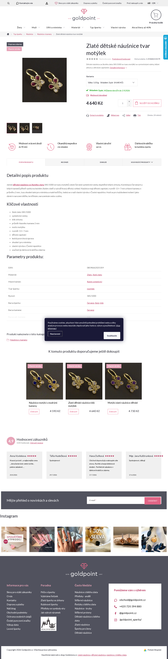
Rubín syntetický (94, 281)
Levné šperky (13, 628)
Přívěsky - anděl (83, 596)
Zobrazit (34, 411)
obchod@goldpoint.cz (132, 599)
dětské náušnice (98, 655)
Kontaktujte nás (26, 3)
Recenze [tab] (64, 162)
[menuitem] (21, 27)
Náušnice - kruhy (83, 608)
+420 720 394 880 (130, 606)
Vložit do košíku (149, 103)
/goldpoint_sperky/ (130, 619)
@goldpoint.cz (127, 612)
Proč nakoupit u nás (135, 3)
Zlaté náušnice (82, 624)
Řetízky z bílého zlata (85, 604)
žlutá (97, 303)
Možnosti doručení (98, 95)
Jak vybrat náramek (51, 612)
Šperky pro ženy (83, 628)
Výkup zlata (13, 624)
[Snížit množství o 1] (129, 105)
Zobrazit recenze (36, 443)
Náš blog (11, 608)
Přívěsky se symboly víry (53, 608)
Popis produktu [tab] (26, 162)
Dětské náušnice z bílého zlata (87, 618)
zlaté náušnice (84, 655)
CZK (153, 3)
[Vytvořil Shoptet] (145, 649)
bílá (101, 303)
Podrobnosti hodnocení (121, 59)
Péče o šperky (48, 592)
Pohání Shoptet (154, 649)
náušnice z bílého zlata (116, 655)
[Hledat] (8, 3)
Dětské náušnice (83, 632)
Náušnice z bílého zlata (86, 592)
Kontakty (11, 600)
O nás (9, 596)
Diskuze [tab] (103, 162)
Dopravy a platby (90, 3)
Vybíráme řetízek (49, 596)
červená (90, 303)
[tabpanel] (44, 388)
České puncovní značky (112, 3)
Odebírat (152, 501)
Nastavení (55, 334)
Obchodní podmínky (17, 612)
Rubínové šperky (49, 604)
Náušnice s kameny (18, 340)
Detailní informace (117, 67)
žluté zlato (97, 274)
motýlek (90, 288)
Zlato (89, 274)
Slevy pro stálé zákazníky (68, 3)
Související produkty (140, 162)
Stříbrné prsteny (83, 612)
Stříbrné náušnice (84, 600)
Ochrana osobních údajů (19, 616)
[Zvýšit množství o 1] (129, 101)
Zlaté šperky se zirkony (52, 600)
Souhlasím (112, 335)
